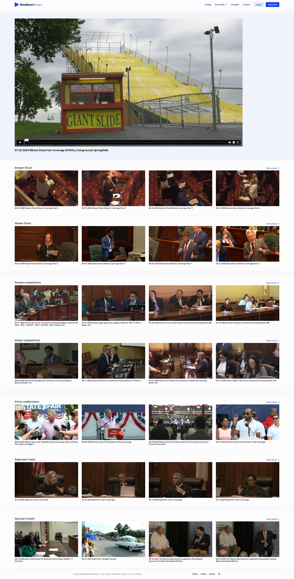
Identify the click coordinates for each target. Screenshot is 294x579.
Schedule (235, 4)
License (212, 574)
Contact (246, 4)
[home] (28, 4)
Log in (258, 4)
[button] (221, 4)
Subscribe (272, 4)
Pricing (208, 4)
